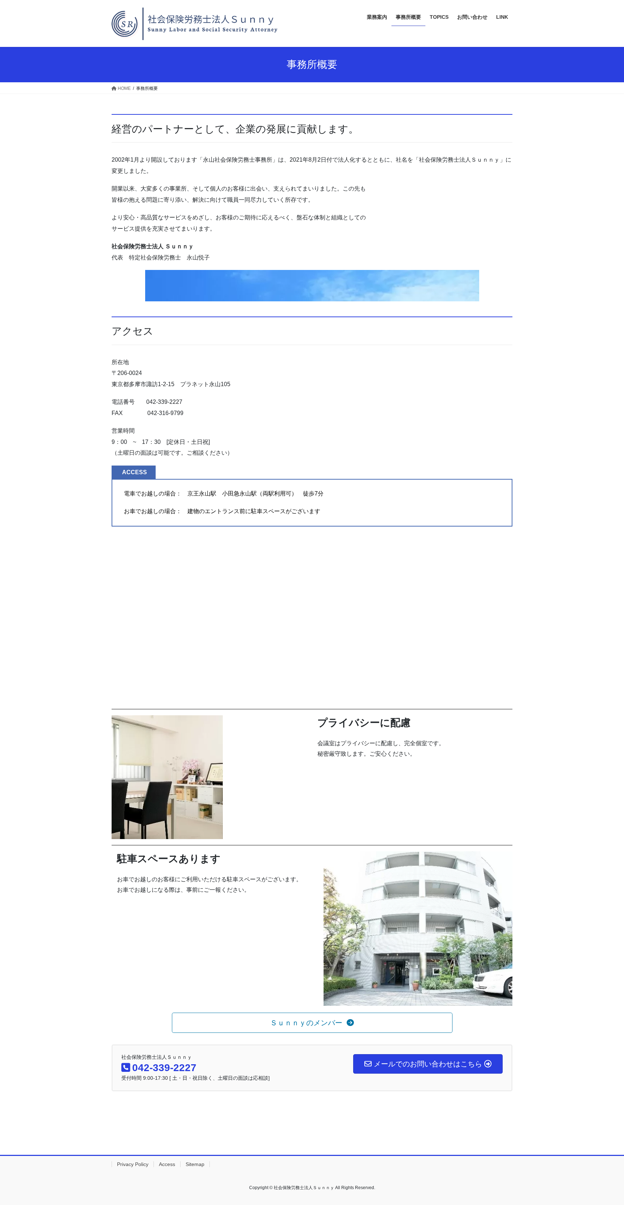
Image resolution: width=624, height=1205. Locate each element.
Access (167, 1164)
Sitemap (195, 1164)
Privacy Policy (132, 1164)
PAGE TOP (603, 1162)
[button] (312, 1023)
